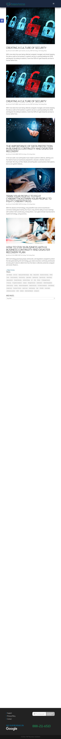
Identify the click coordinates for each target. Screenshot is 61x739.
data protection (10, 280)
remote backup (32, 288)
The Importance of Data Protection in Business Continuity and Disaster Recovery (29, 148)
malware (24, 282)
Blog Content (36, 274)
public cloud (25, 288)
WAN (17, 290)
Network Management (23, 285)
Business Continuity (44, 274)
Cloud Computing (13, 277)
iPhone (38, 280)
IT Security (9, 282)
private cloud (9, 288)
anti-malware (9, 274)
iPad (35, 280)
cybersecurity (35, 277)
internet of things (26, 280)
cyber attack (28, 277)
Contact (9, 719)
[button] (2, 21)
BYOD (51, 274)
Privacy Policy (11, 716)
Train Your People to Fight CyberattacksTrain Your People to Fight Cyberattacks (28, 198)
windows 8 (36, 290)
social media (47, 288)
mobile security (10, 285)
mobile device (39, 282)
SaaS (37, 288)
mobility (16, 285)
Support (9, 713)
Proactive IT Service (17, 288)
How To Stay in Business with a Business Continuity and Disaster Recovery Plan (28, 249)
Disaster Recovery (17, 280)
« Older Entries (10, 270)
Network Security (32, 285)
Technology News (42, 50)
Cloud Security (22, 277)
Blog (31, 274)
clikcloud (10, 50)
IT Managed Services (46, 280)
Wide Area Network (29, 290)
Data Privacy (49, 277)
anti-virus (15, 274)
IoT (32, 280)
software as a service (11, 290)
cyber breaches (22, 50)
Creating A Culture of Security (26, 47)
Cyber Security (42, 277)
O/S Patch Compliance (42, 285)
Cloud (8, 277)
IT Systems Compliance (17, 282)
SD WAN (41, 288)
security (28, 50)
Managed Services (31, 282)
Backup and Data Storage (24, 274)
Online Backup (51, 285)
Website (22, 290)
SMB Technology (34, 50)
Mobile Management (48, 282)
